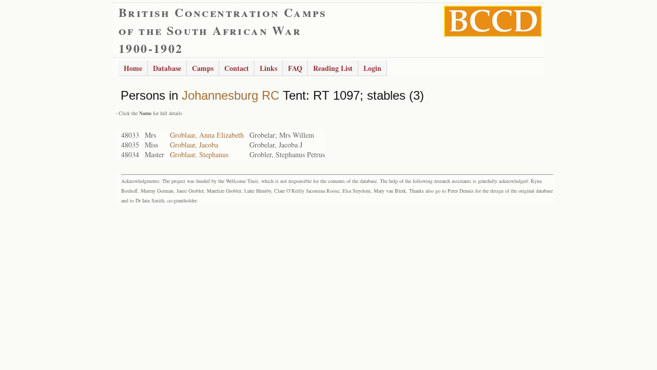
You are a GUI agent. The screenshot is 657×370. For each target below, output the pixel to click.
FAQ (295, 68)
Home (133, 68)
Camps (203, 68)
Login (372, 68)
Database (167, 68)
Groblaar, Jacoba (194, 145)
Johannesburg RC (230, 95)
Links (268, 68)
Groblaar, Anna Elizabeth (207, 135)
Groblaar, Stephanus (199, 154)
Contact (236, 68)
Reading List (333, 68)
